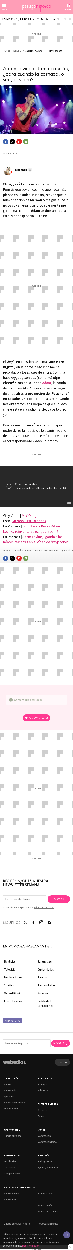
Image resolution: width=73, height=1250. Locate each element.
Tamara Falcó (46, 985)
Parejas (42, 977)
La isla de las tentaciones (46, 1003)
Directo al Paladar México (17, 1223)
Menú (4, 9)
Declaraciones (13, 977)
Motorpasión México (48, 1223)
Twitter (12, 141)
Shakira (9, 985)
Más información (30, 1245)
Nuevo (68, 9)
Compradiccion (12, 1173)
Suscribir (59, 899)
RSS (49, 922)
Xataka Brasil (10, 1199)
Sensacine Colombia (48, 1211)
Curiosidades (46, 969)
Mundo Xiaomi (11, 1108)
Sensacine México (46, 1205)
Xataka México (11, 1193)
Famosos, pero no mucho (26, 18)
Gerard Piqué (12, 993)
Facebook (5, 141)
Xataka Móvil (10, 1090)
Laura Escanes (13, 1001)
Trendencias (10, 1161)
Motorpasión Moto (47, 1141)
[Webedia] (14, 1064)
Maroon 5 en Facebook (29, 521)
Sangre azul (45, 961)
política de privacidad (44, 907)
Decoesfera (9, 1167)
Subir (60, 1062)
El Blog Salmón (45, 1161)
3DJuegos (42, 1084)
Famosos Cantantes (47, 550)
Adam (46, 383)
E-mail (25, 141)
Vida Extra (43, 1090)
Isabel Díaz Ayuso (33, 51)
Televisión (10, 969)
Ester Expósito (55, 51)
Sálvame (43, 993)
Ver (38, 717)
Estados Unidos (23, 550)
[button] (23, 169)
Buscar (57, 1043)
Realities (10, 961)
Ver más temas (12, 1020)
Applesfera (9, 1096)
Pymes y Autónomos (48, 1167)
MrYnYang (29, 515)
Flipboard (19, 141)
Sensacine (43, 1110)
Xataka (7, 1084)
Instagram (41, 922)
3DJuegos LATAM (46, 1193)
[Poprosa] (36, 7)
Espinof (41, 1116)
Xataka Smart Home (14, 1102)
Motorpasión (44, 1135)
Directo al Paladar (13, 1135)
